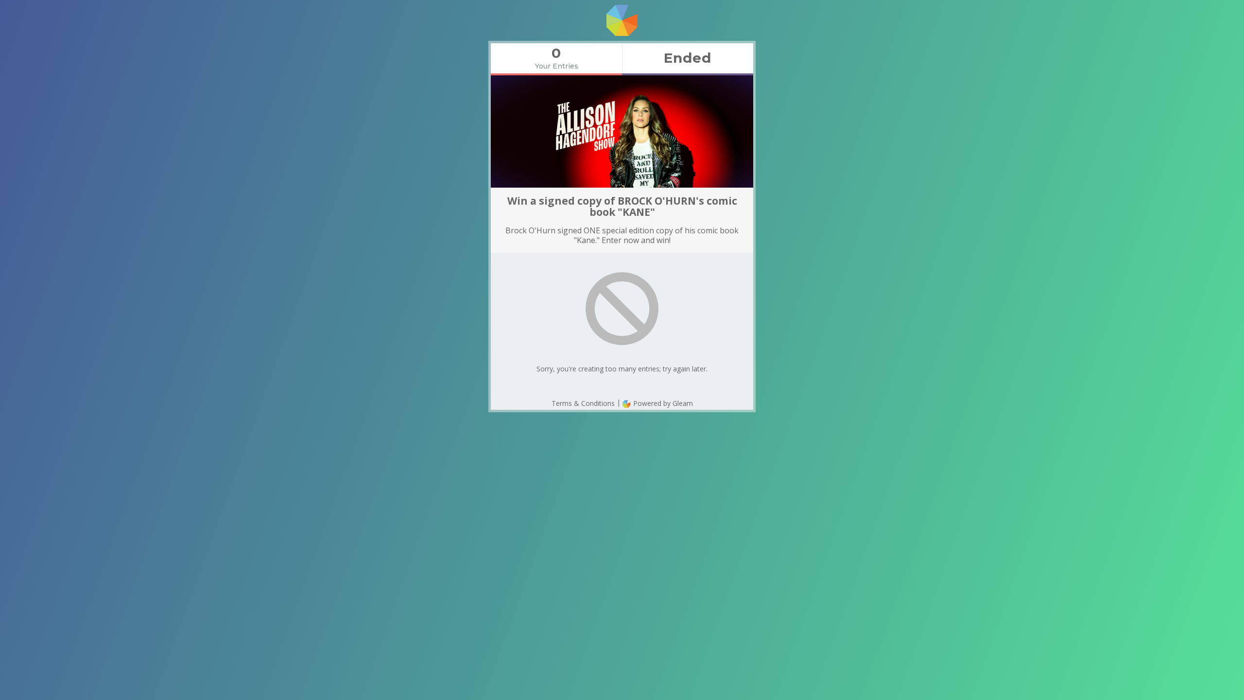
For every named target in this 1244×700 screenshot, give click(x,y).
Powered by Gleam (662, 403)
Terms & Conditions (583, 403)
